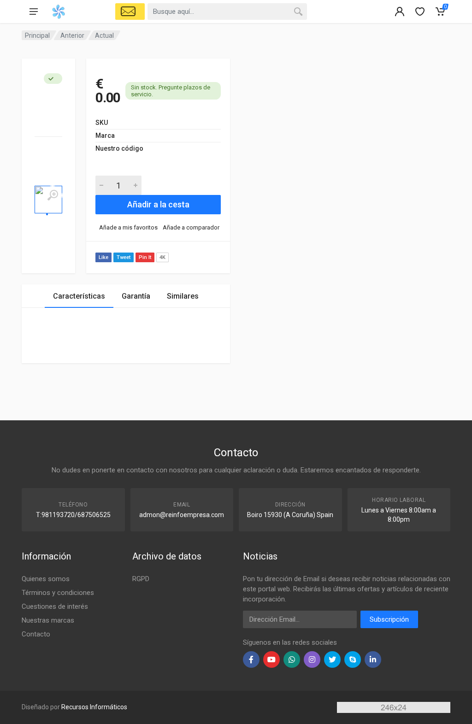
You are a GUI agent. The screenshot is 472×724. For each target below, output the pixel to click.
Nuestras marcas (48, 620)
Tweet (123, 257)
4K (162, 257)
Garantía (136, 296)
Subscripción (389, 619)
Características (79, 296)
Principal (37, 35)
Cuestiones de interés (55, 606)
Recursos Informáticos (94, 707)
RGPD (140, 579)
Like (103, 257)
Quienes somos (46, 579)
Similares (183, 296)
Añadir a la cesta (158, 204)
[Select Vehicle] (130, 11)
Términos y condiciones (58, 593)
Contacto (36, 634)
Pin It (145, 257)
